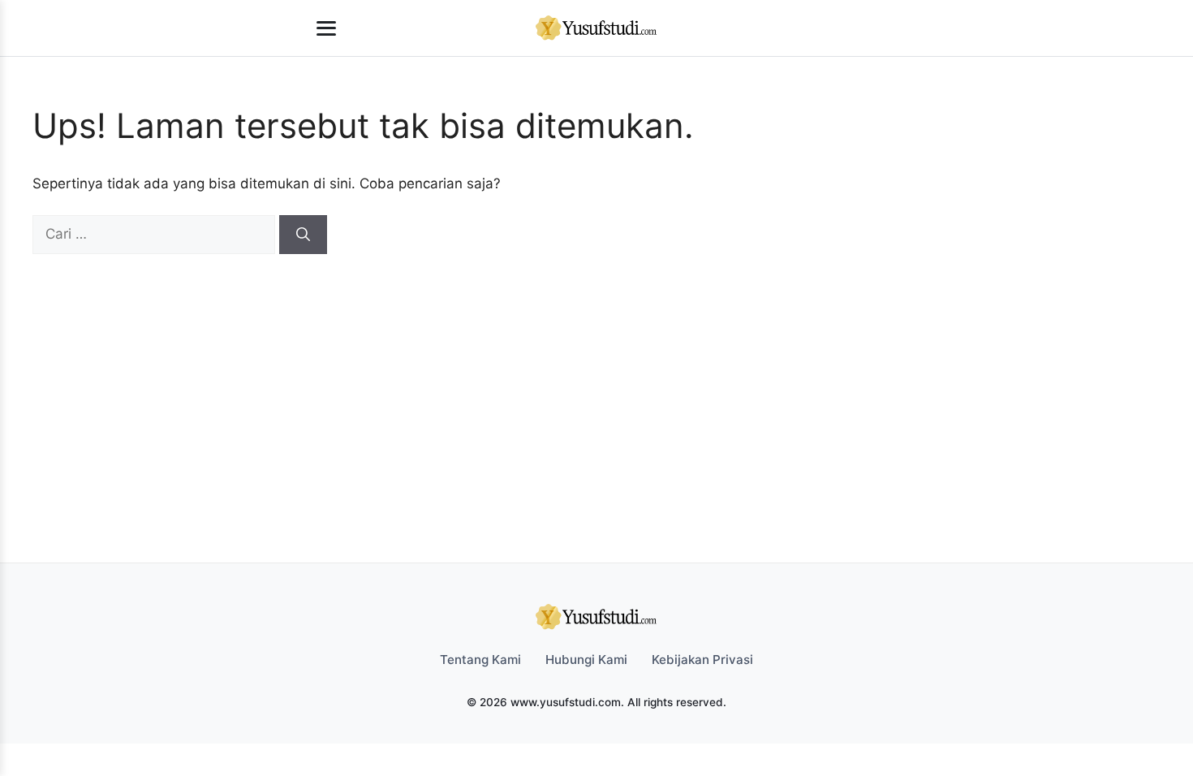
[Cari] (303, 234)
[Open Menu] (326, 28)
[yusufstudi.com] (596, 28)
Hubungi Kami (586, 659)
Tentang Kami (480, 659)
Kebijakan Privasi (702, 659)
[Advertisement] (588, 375)
